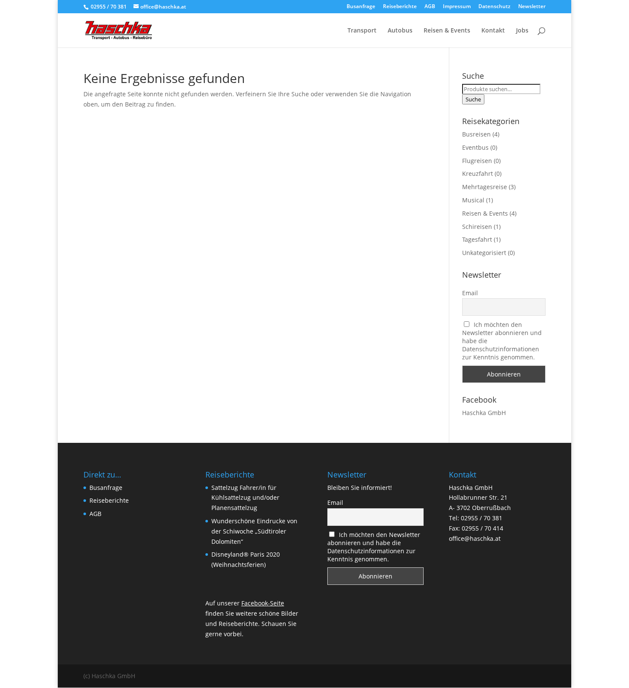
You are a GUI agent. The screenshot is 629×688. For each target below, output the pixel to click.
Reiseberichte (400, 7)
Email (470, 293)
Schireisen (477, 226)
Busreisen (476, 134)
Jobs (522, 30)
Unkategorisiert (484, 253)
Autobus (400, 30)
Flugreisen (477, 161)
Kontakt (493, 30)
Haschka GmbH (484, 413)
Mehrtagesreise (484, 187)
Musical (473, 200)
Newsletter (532, 7)
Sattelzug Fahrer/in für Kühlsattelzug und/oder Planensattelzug (245, 497)
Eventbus (475, 147)
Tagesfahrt (477, 239)
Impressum (457, 7)
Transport (362, 30)
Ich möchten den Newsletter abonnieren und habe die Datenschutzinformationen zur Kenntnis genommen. (374, 547)
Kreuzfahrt (477, 173)
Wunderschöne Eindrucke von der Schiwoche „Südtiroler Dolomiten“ (254, 531)
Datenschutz (494, 7)
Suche (473, 99)
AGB (429, 7)
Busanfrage (361, 7)
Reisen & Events (447, 30)
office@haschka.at (475, 538)
